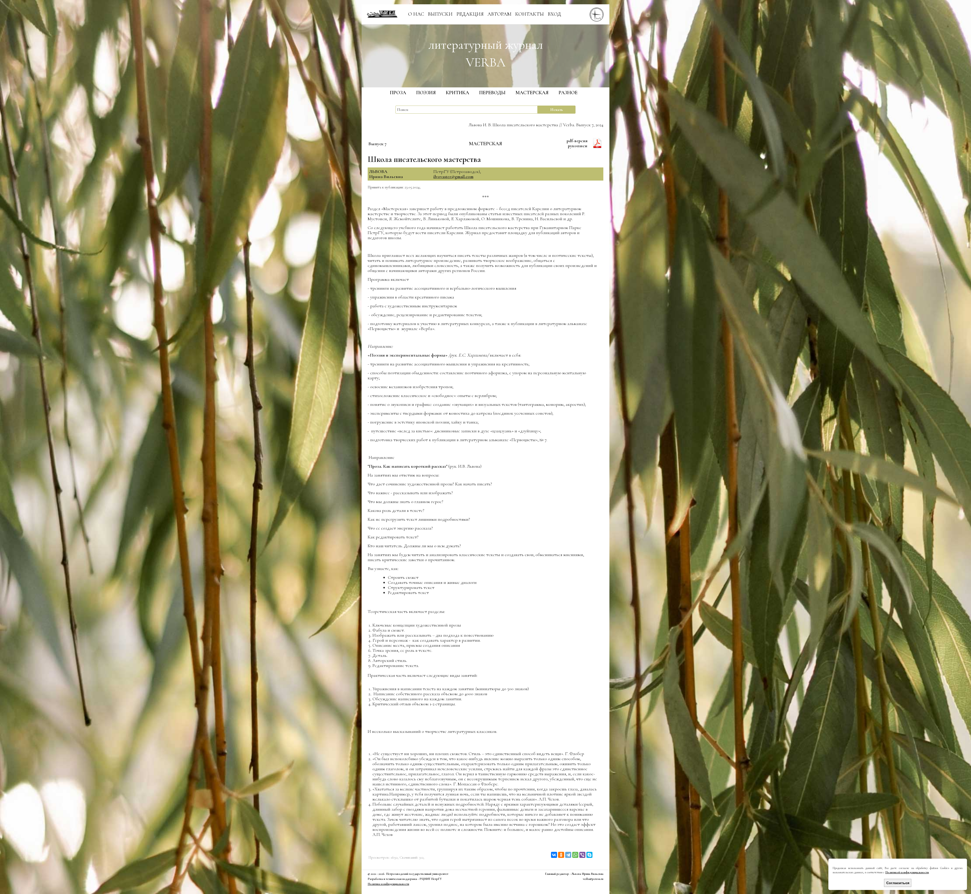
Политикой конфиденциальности (907, 872)
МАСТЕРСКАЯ (532, 93)
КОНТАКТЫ (529, 14)
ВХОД (554, 14)
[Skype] (589, 855)
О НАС (416, 14)
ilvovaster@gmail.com (453, 176)
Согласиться (897, 883)
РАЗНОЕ (568, 93)
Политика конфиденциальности (388, 884)
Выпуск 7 (377, 143)
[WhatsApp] (575, 855)
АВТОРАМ (499, 14)
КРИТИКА (457, 93)
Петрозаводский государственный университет (417, 874)
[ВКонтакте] (554, 855)
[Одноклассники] (561, 855)
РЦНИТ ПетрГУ (431, 879)
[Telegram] (568, 855)
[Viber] (582, 855)
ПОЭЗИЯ (426, 93)
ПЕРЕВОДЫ (492, 93)
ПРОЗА (398, 93)
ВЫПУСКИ (440, 14)
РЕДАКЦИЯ (470, 14)
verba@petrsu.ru (593, 879)
